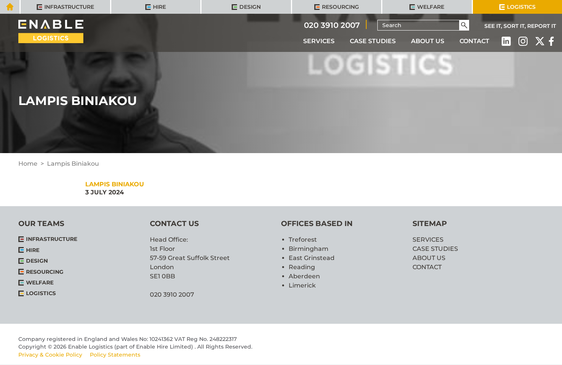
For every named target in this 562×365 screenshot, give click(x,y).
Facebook (551, 41)
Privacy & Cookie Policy (50, 355)
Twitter (539, 41)
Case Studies (373, 41)
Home (27, 163)
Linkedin (506, 41)
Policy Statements (115, 355)
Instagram (523, 41)
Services (319, 41)
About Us (427, 41)
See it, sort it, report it (520, 26)
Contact (474, 41)
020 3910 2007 (332, 25)
